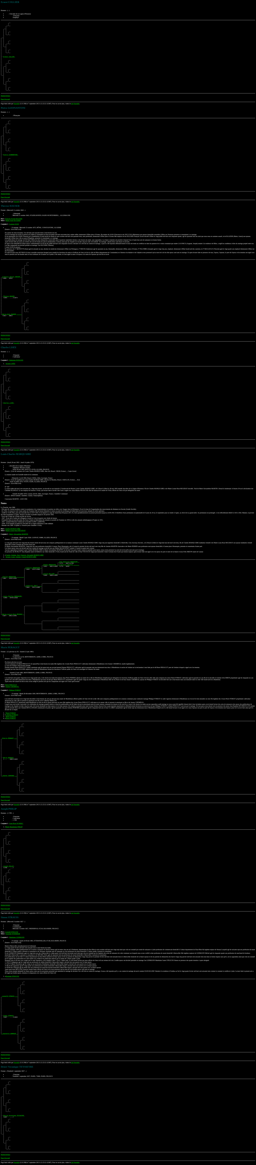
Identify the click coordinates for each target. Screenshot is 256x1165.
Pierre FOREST (11, 713)
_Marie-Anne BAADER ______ (12, 314)
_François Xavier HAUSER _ (12, 276)
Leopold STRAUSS (11, 932)
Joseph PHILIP (8, 866)
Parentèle (16, 104)
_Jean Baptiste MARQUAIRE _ (68, 561)
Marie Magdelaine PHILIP (14, 827)
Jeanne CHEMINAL (12, 686)
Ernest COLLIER (9, 56)
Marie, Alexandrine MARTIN (18, 534)
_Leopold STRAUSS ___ (10, 996)
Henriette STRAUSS (12, 976)
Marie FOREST (11, 716)
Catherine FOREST (12, 715)
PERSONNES (5, 96)
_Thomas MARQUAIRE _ (50, 564)
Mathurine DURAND (16, 360)
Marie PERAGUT (8, 757)
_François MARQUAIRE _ (33, 567)
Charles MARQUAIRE (12, 529)
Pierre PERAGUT (11, 685)
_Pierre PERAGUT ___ (9, 738)
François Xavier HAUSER (13, 219)
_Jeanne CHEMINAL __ (9, 775)
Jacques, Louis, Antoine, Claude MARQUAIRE (21, 557)
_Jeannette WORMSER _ (10, 1033)
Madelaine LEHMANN (16, 937)
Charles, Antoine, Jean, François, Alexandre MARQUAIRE (25, 555)
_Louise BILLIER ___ (50, 573)
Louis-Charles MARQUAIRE (12, 596)
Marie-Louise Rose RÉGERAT (16, 530)
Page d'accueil (5, 99)
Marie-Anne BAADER (13, 220)
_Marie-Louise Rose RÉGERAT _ (13, 614)
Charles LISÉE (8, 403)
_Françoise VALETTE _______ (68, 564)
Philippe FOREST (15, 690)
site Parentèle (75, 104)
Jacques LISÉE (10, 363)
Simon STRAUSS (8, 1015)
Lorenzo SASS (14, 224)
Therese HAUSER (9, 296)
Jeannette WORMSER (13, 934)
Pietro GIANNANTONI (10, 154)
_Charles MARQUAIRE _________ (13, 576)
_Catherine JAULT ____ (33, 585)
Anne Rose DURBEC (16, 823)
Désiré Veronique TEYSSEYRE (14, 1115)
